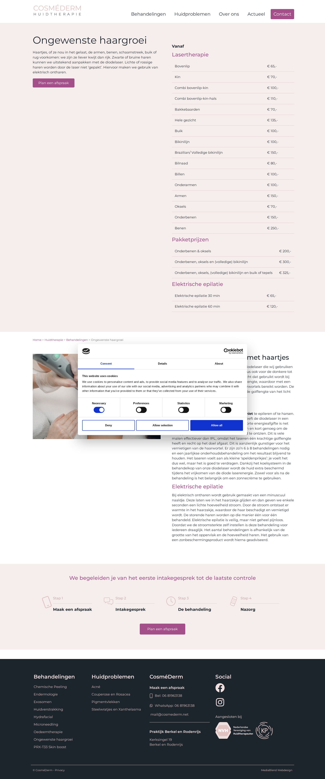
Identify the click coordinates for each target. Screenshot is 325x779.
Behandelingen (148, 14)
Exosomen (43, 702)
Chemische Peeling (50, 687)
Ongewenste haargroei (53, 739)
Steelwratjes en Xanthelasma (116, 709)
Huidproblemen (192, 14)
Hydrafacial (43, 717)
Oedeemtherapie (48, 732)
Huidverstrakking (48, 709)
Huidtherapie (54, 340)
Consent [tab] (106, 363)
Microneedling (46, 724)
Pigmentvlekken (106, 702)
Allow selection (163, 425)
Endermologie (46, 694)
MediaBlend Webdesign (276, 770)
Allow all (216, 425)
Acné (96, 687)
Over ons (229, 14)
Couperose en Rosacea (111, 694)
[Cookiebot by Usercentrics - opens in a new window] (226, 351)
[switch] (141, 410)
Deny (108, 425)
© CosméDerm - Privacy (49, 770)
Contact (282, 14)
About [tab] (219, 363)
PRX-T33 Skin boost (50, 747)
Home (37, 340)
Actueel (256, 14)
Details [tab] (162, 363)
